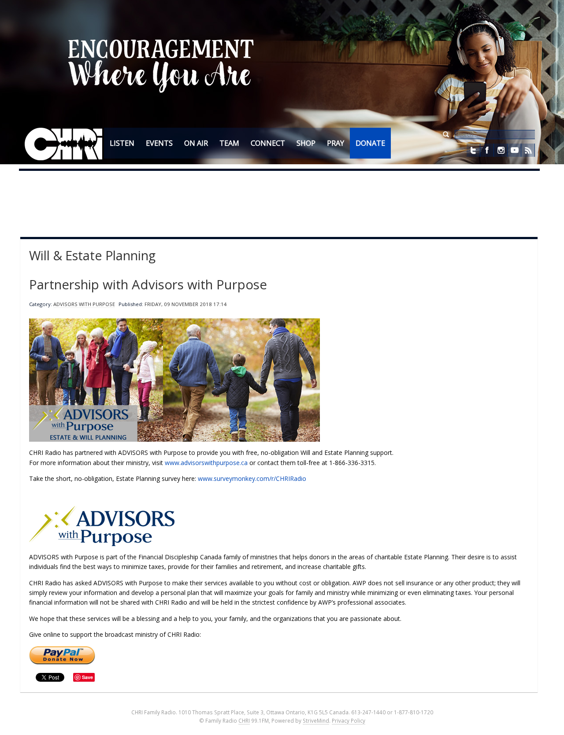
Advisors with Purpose (84, 304)
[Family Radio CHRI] (63, 144)
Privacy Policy (348, 720)
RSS (527, 150)
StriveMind (316, 720)
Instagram (500, 150)
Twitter (473, 150)
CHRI (244, 720)
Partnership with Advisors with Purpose (148, 284)
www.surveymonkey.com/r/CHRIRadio (252, 478)
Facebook (487, 150)
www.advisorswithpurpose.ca (206, 462)
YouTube (514, 150)
